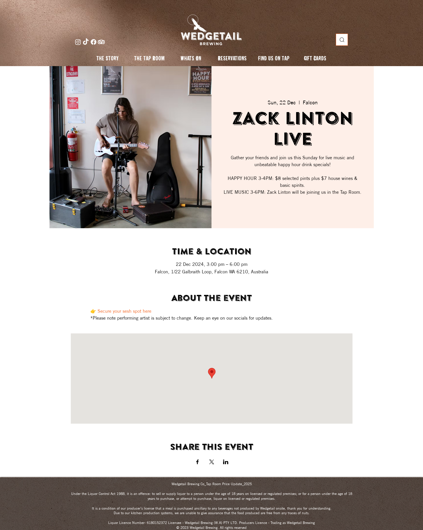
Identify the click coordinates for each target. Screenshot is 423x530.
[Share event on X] (211, 462)
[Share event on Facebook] (197, 462)
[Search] (342, 40)
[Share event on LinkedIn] (225, 462)
